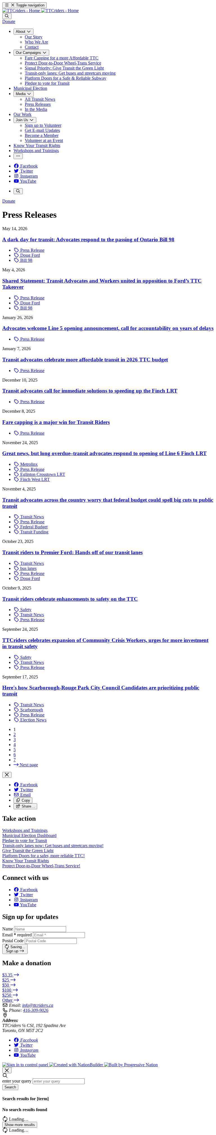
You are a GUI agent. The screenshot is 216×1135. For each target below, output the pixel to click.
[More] (18, 156)
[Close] (7, 775)
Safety (25, 609)
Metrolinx (28, 464)
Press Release (31, 250)
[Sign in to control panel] (25, 1064)
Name (7, 929)
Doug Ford (29, 255)
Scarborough (31, 709)
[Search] (7, 16)
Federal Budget (33, 526)
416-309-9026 (35, 1010)
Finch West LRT (34, 479)
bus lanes (28, 568)
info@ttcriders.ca (37, 1005)
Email (17, 934)
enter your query (17, 1081)
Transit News (31, 516)
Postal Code (13, 940)
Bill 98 (25, 260)
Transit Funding (33, 531)
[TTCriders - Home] (40, 10)
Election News (32, 719)
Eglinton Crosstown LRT (42, 474)
